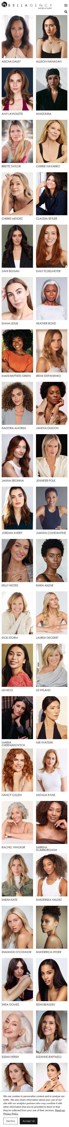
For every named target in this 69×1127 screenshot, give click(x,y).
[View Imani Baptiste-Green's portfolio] (17, 350)
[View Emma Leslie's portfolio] (17, 298)
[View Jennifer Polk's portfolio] (51, 455)
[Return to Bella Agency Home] (27, 5)
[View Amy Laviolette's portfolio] (17, 89)
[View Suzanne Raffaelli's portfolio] (51, 1032)
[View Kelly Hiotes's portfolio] (17, 560)
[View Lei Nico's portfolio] (17, 665)
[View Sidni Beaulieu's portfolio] (51, 979)
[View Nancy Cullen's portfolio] (17, 770)
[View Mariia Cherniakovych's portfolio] (17, 717)
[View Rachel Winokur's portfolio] (17, 822)
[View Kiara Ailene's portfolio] (51, 560)
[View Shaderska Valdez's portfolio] (51, 874)
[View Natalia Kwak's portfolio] (51, 770)
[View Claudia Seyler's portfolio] (51, 193)
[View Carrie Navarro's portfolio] (51, 141)
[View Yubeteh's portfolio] (51, 1084)
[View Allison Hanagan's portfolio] (51, 36)
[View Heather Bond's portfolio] (51, 298)
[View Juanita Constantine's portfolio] (51, 508)
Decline (10, 1120)
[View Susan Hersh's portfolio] (17, 1032)
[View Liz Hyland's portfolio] (51, 665)
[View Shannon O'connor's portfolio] (17, 927)
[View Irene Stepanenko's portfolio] (51, 350)
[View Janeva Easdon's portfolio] (51, 403)
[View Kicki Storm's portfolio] (17, 613)
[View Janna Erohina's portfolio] (17, 455)
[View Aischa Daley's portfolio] (17, 36)
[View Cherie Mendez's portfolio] (17, 193)
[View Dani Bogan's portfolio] (17, 246)
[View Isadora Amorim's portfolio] (17, 403)
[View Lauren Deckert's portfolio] (51, 613)
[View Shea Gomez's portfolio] (17, 979)
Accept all (29, 1120)
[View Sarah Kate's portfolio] (17, 874)
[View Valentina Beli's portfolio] (17, 1084)
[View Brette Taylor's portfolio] (17, 141)
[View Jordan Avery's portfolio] (17, 508)
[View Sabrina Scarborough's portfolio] (51, 822)
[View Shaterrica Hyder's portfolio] (51, 927)
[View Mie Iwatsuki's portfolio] (51, 717)
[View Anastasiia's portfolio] (51, 89)
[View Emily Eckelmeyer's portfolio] (51, 246)
